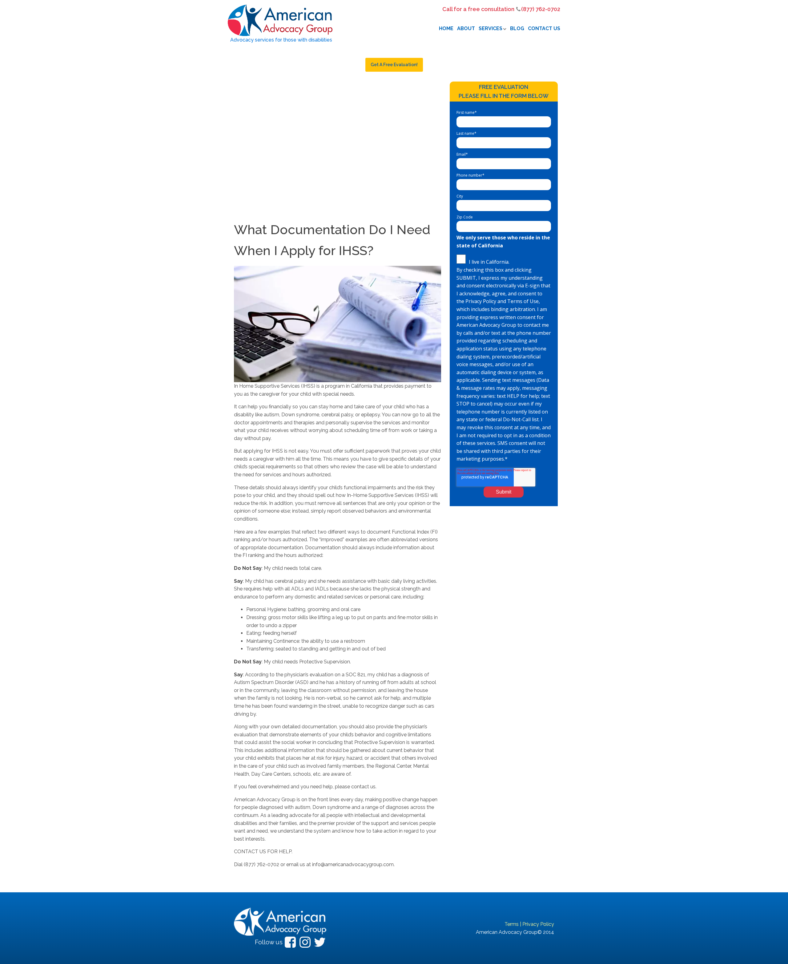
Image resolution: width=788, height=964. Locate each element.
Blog (517, 28)
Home (446, 28)
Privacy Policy (538, 924)
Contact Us (544, 28)
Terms (512, 924)
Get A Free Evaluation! (394, 64)
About (466, 28)
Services (490, 28)
